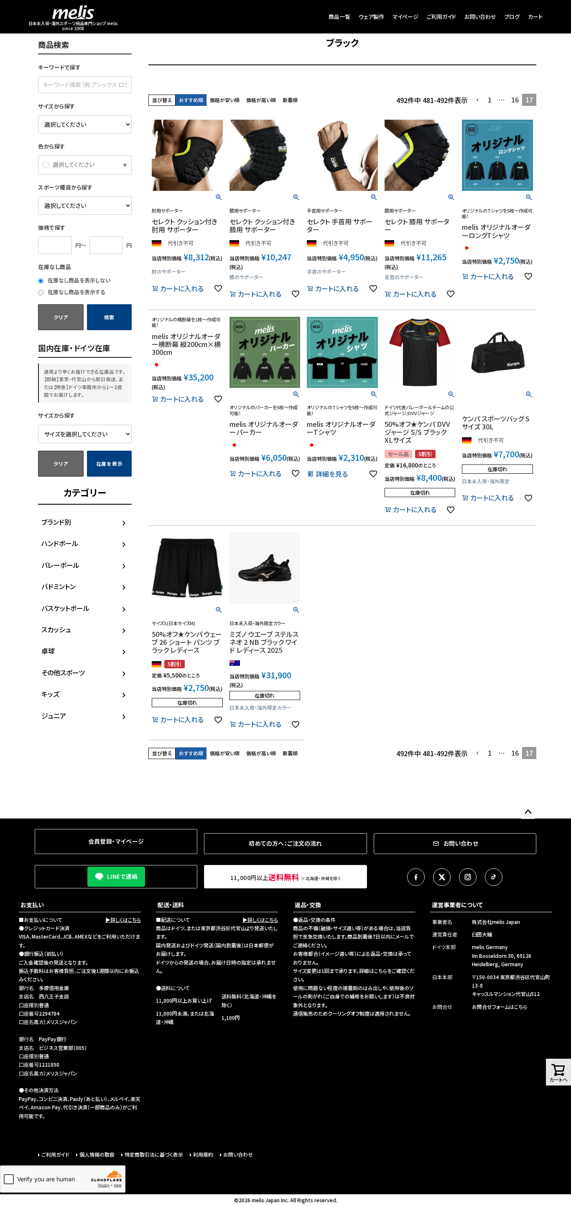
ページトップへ (528, 812)
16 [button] (515, 100)
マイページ (405, 17)
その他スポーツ (63, 672)
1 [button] (490, 100)
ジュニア (53, 716)
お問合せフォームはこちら (499, 1006)
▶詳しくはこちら (123, 919)
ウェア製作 (371, 17)
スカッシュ (56, 629)
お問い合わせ (480, 17)
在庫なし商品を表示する (75, 292)
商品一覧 (339, 17)
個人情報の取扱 (97, 1154)
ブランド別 (56, 522)
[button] (477, 100)
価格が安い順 (225, 99)
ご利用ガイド (441, 17)
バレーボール (60, 565)
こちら (380, 970)
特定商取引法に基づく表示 (154, 1154)
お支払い (32, 905)
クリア (61, 317)
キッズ (50, 694)
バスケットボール (65, 608)
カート (535, 17)
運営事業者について (457, 905)
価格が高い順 (261, 99)
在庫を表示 (109, 463)
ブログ (512, 17)
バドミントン (58, 586)
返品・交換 (308, 905)
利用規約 (203, 1154)
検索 (109, 317)
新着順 (290, 99)
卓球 (48, 651)
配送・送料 (171, 905)
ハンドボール (59, 543)
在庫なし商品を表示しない (78, 280)
